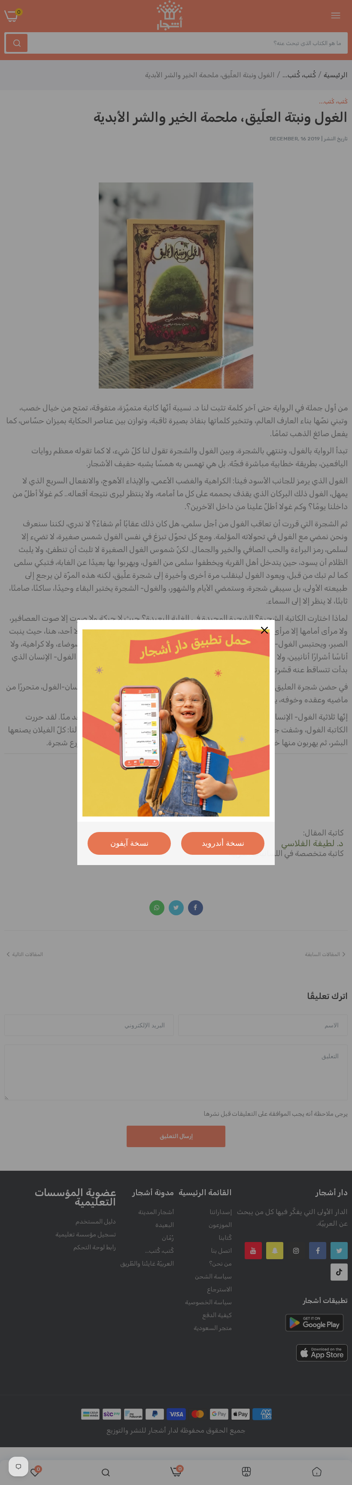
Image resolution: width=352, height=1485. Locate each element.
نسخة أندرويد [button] (223, 843)
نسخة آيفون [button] (129, 843)
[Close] (264, 630)
